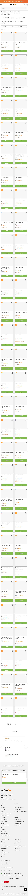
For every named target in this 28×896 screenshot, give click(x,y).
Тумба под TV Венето (9, 756)
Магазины (17, 844)
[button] (5, 63)
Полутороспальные (19, 807)
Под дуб (15, 21)
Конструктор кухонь (5, 835)
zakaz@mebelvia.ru (5, 865)
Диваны (3, 804)
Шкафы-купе (17, 819)
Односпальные (18, 805)
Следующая (20, 724)
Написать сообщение (14, 878)
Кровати (17, 804)
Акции (2, 844)
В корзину (7, 50)
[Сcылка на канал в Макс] (6, 870)
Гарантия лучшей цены (20, 846)
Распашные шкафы (19, 821)
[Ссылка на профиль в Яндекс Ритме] (11, 870)
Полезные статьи (5, 852)
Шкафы (16, 817)
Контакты (17, 848)
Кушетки (3, 809)
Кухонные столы (5, 833)
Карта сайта (17, 850)
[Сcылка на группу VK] (2, 870)
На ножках (20, 21)
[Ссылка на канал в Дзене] (9, 870)
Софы (2, 811)
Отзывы (3, 856)
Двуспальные (18, 809)
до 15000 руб (9, 21)
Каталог (3, 841)
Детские (3, 823)
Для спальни (18, 825)
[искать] (25, 8)
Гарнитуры (3, 829)
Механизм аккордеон (6, 813)
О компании (17, 841)
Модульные (3, 831)
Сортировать (4, 26)
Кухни (2, 827)
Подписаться (25, 889)
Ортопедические (5, 815)
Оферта (3, 854)
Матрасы (3, 817)
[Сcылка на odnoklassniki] (4, 870)
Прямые (3, 805)
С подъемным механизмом (21, 811)
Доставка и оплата (5, 846)
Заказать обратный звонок (7, 862)
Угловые (3, 807)
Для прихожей (18, 823)
